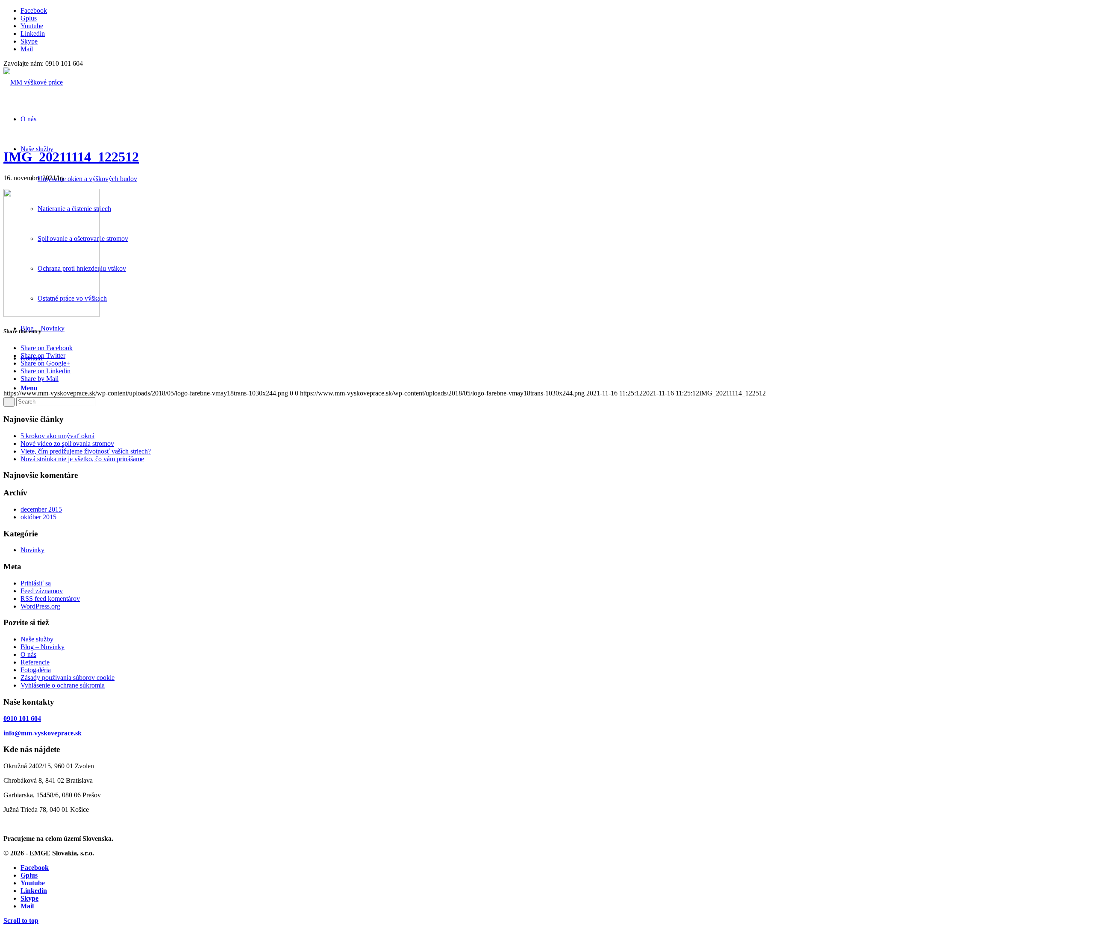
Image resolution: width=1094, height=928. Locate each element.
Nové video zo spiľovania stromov (67, 443)
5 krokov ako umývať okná (57, 435)
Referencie (35, 662)
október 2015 (38, 517)
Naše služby (37, 639)
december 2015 (41, 509)
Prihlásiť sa (36, 583)
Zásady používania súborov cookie (68, 677)
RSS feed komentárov (50, 598)
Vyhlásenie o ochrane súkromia (63, 685)
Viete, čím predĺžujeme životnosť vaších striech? (86, 451)
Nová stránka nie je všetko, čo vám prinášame (82, 459)
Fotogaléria (36, 669)
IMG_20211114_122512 (71, 156)
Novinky (32, 549)
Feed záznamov (42, 590)
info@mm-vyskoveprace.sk (42, 733)
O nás (28, 654)
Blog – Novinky (43, 646)
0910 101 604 (22, 718)
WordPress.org (40, 606)
